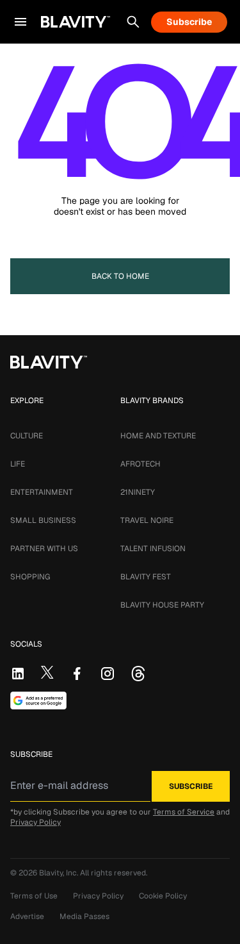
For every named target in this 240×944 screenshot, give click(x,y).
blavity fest (145, 577)
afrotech (140, 464)
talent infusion (153, 548)
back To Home (120, 276)
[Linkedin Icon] (18, 673)
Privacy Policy (35, 822)
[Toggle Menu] (20, 21)
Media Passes (84, 916)
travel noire (146, 520)
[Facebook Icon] (76, 673)
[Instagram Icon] (107, 673)
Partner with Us (44, 548)
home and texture (158, 436)
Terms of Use (34, 896)
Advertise (27, 916)
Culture (26, 436)
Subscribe (189, 22)
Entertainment (41, 492)
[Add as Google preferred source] (38, 700)
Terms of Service (183, 812)
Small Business (43, 520)
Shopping (30, 577)
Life (17, 464)
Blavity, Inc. (59, 873)
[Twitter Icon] (47, 672)
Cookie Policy (163, 896)
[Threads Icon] (138, 673)
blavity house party (162, 605)
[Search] (133, 22)
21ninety (137, 492)
